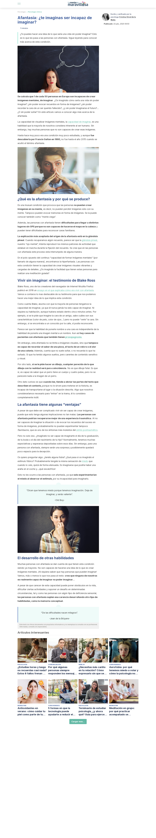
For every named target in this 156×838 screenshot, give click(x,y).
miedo (85, 461)
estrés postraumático (87, 430)
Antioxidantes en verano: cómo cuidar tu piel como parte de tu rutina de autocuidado (31, 711)
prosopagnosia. (73, 337)
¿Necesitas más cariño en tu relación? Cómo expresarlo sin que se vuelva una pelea (92, 670)
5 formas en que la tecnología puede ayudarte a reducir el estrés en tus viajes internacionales (60, 711)
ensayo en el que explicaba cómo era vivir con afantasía (65, 290)
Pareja (82, 664)
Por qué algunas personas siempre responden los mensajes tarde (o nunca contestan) (62, 670)
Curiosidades (115, 664)
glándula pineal (89, 240)
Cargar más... (78, 721)
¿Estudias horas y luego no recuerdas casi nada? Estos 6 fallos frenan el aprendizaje (32, 670)
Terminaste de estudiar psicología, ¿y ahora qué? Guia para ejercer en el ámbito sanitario (92, 711)
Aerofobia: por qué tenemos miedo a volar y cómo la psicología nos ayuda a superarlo (123, 670)
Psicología (22, 12)
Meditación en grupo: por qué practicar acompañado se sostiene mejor (122, 711)
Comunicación (54, 664)
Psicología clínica (35, 12)
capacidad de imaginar (79, 121)
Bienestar (22, 705)
